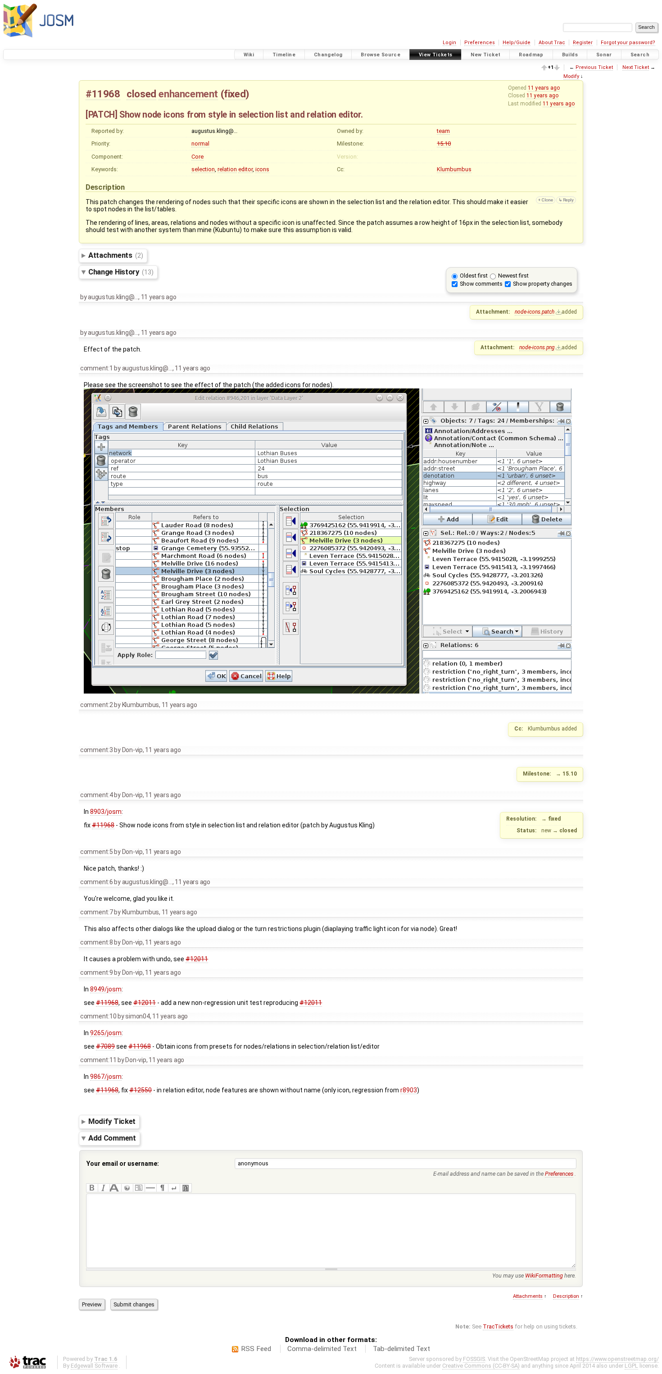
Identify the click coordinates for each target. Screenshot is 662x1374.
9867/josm (106, 1076)
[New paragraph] (162, 1188)
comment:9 (96, 972)
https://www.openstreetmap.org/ (617, 1359)
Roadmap (531, 55)
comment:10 (98, 1016)
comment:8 (96, 942)
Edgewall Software (94, 1365)
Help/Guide (517, 43)
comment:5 (96, 851)
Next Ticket (635, 67)
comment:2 (96, 704)
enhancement (188, 94)
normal (200, 143)
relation (227, 169)
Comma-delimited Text (322, 1349)
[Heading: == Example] (115, 1188)
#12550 (140, 1090)
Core (197, 156)
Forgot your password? (628, 43)
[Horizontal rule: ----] (150, 1188)
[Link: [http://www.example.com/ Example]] (127, 1188)
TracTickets (498, 1326)
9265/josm (106, 1032)
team (443, 131)
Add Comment (112, 1137)
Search (639, 55)
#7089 (105, 1046)
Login (449, 43)
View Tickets (436, 55)
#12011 (197, 959)
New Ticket (485, 55)
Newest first (513, 275)
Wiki (249, 55)
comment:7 (96, 912)
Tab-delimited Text (401, 1349)
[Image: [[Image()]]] (185, 1188)
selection (203, 169)
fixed (234, 94)
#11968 (103, 94)
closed (141, 94)
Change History (120, 271)
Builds (570, 55)
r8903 (408, 1090)
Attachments (115, 255)
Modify (571, 76)
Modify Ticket (112, 1121)
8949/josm (106, 989)
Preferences (479, 43)
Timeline (283, 55)
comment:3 (96, 749)
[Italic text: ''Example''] (103, 1188)
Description (566, 1296)
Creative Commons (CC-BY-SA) (481, 1365)
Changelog (328, 55)
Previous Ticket (594, 67)
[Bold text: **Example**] (92, 1188)
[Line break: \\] (174, 1188)
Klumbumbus (454, 169)
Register (583, 43)
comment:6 (96, 882)
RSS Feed (256, 1349)
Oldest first (474, 275)
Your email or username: (122, 1163)
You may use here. (534, 1275)
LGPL (631, 1365)
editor (245, 169)
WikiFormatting (544, 1275)
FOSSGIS (474, 1359)
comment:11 (98, 1060)
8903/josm (106, 811)
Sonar (604, 55)
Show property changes (542, 283)
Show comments (481, 283)
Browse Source (380, 55)
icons (262, 169)
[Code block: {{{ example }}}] (139, 1188)
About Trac (552, 43)
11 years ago (544, 88)
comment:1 (96, 368)
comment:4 (96, 795)
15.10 (444, 143)
